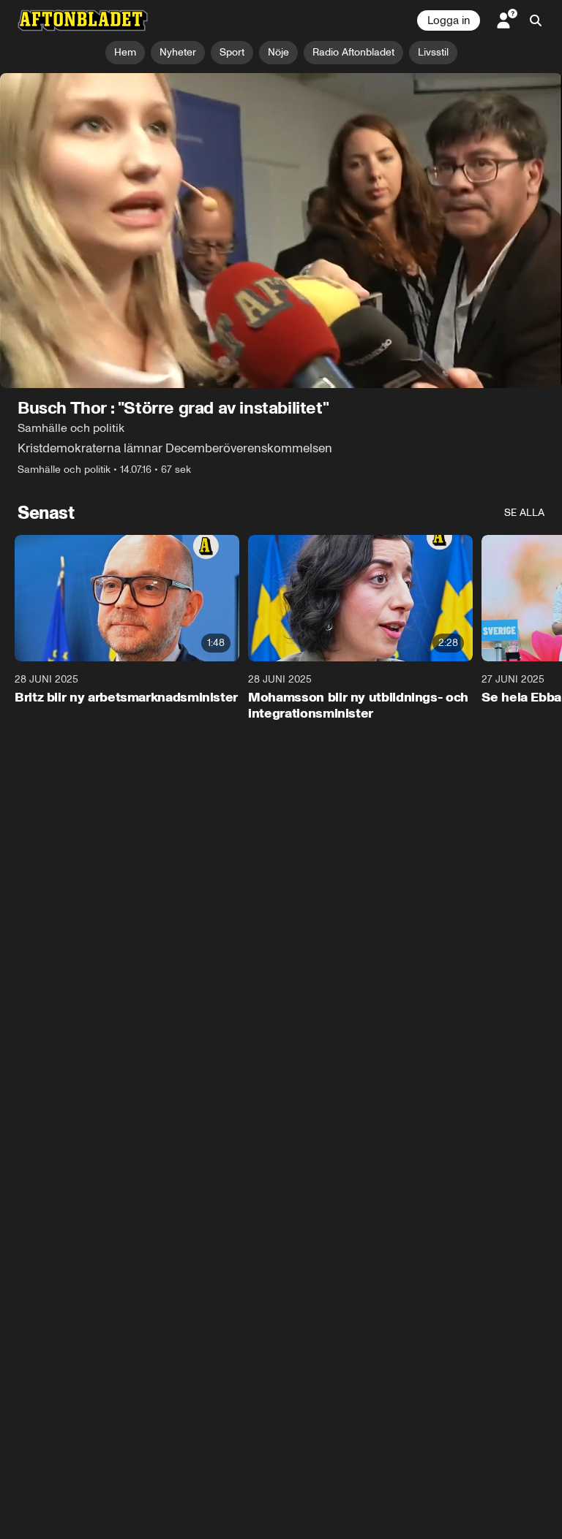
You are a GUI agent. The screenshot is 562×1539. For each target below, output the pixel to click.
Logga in (448, 20)
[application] (281, 231)
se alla (524, 512)
